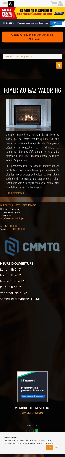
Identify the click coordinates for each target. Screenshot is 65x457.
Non (57, 447)
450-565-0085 (11, 225)
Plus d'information (15, 193)
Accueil (8, 56)
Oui (49, 447)
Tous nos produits (23, 56)
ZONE (32, 412)
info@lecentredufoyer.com (16, 218)
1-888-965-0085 (18, 229)
